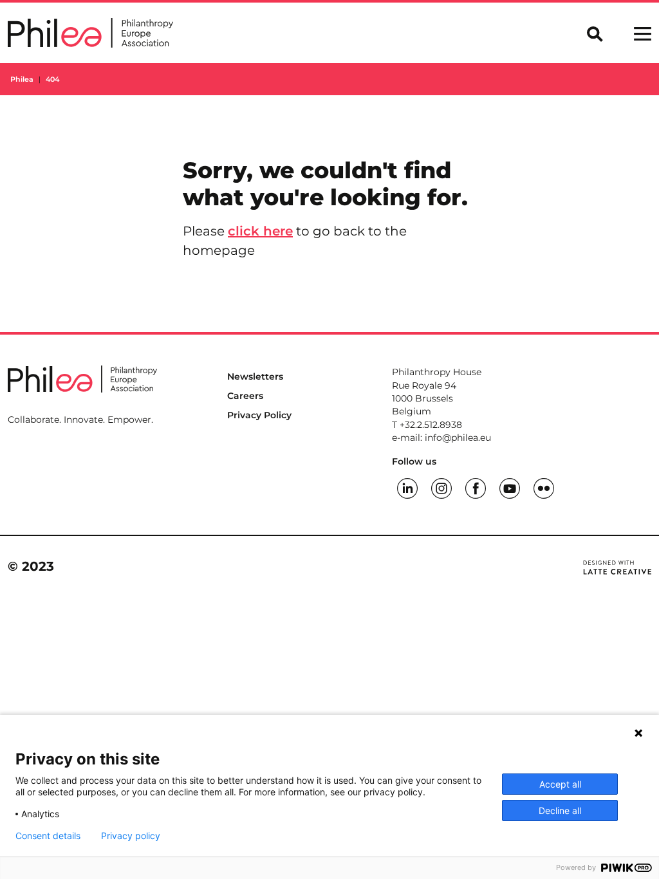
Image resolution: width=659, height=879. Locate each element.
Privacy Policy (259, 415)
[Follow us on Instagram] (441, 487)
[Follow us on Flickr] (543, 487)
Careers (245, 396)
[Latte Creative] (617, 566)
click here (260, 231)
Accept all (560, 784)
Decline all (560, 810)
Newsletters (255, 376)
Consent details (47, 836)
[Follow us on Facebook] (475, 487)
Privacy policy (130, 836)
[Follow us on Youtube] (509, 487)
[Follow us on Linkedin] (407, 487)
